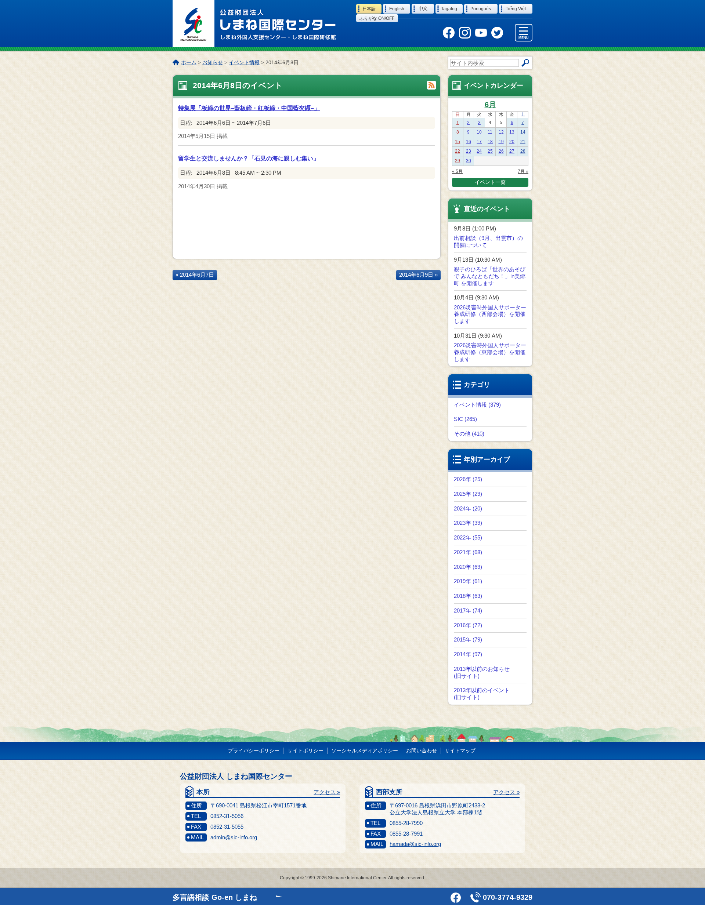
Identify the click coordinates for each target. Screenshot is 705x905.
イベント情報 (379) (477, 404)
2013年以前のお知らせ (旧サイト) (482, 672)
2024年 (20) (468, 508)
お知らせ (212, 62)
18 (490, 141)
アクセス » (327, 792)
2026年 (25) (468, 479)
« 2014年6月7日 (195, 275)
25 (490, 151)
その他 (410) (469, 433)
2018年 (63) (468, 596)
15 (457, 141)
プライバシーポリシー (253, 750)
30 (468, 160)
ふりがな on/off (376, 18)
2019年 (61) (468, 581)
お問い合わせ (421, 750)
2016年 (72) (468, 625)
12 (501, 132)
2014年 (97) (468, 654)
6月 (490, 105)
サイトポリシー (305, 750)
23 (468, 151)
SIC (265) (465, 419)
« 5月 (457, 171)
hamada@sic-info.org (415, 844)
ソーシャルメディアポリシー (364, 750)
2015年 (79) (468, 639)
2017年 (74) (468, 610)
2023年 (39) (468, 523)
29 (457, 160)
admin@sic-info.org (233, 837)
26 (501, 151)
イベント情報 (244, 62)
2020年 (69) (468, 567)
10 (479, 132)
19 (501, 141)
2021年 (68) (468, 552)
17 (479, 141)
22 (457, 151)
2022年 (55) (468, 537)
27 (511, 151)
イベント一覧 (490, 182)
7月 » (523, 171)
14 (522, 132)
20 (511, 141)
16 (468, 141)
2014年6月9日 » (418, 275)
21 (522, 141)
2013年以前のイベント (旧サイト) (482, 693)
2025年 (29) (468, 494)
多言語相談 (215, 897)
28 (522, 151)
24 (479, 151)
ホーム (188, 62)
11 (490, 132)
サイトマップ (460, 750)
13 (511, 132)
